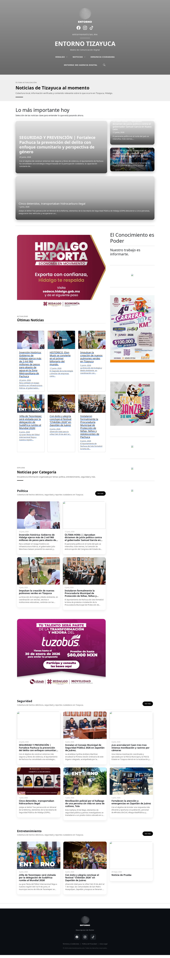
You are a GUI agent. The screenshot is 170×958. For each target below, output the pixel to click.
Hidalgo (60, 57)
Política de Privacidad (89, 944)
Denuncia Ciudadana (103, 57)
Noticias (78, 57)
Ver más (100, 493)
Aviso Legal (103, 944)
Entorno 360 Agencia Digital (80, 65)
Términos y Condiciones (71, 944)
